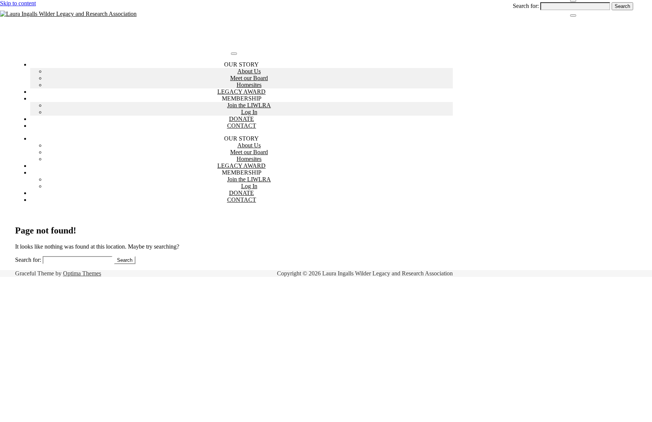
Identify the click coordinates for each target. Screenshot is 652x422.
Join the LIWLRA (249, 105)
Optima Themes (82, 273)
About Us (249, 71)
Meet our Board (249, 78)
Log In (249, 112)
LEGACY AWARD (241, 91)
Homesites (249, 85)
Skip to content (18, 3)
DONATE (241, 119)
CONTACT (241, 125)
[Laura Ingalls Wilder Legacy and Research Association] (68, 14)
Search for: (526, 6)
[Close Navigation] (573, 15)
